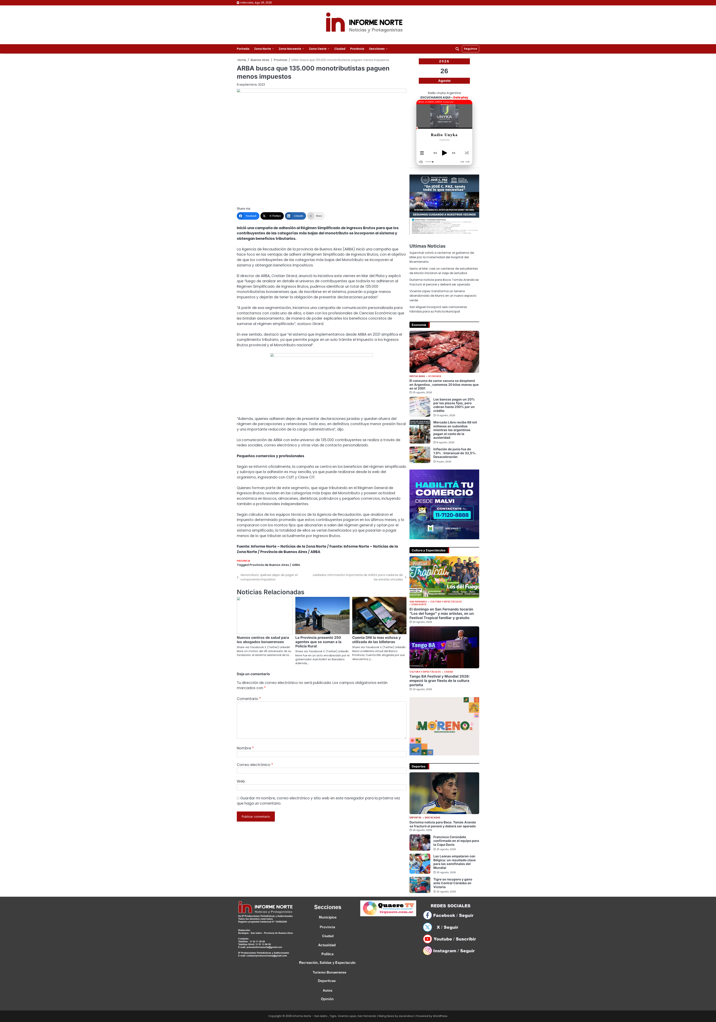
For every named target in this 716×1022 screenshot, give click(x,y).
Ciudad (339, 49)
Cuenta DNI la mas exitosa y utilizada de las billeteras (376, 639)
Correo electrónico (255, 764)
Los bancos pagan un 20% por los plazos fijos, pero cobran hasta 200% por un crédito (454, 405)
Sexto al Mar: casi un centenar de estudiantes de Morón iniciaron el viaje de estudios (443, 270)
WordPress (440, 1016)
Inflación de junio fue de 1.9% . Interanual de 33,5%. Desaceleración (454, 453)
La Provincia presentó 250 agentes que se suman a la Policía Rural (318, 641)
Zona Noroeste (290, 49)
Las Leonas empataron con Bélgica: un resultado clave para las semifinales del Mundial (454, 861)
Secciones (377, 49)
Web (241, 781)
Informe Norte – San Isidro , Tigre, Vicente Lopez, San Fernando (334, 1016)
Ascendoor (406, 1016)
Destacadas (417, 376)
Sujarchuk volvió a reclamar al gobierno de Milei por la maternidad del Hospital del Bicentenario (441, 257)
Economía (434, 376)
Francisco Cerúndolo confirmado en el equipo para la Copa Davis (456, 841)
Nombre (245, 748)
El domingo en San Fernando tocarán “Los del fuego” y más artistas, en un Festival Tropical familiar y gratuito (441, 613)
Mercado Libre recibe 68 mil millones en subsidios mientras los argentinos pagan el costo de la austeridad (455, 429)
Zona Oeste (317, 49)
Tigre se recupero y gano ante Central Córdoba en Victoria (452, 883)
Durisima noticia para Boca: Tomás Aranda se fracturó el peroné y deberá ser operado (444, 282)
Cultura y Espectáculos (446, 602)
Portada (243, 49)
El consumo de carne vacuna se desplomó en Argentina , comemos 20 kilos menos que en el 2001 (444, 384)
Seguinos (470, 49)
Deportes (415, 818)
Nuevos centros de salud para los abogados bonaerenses (263, 639)
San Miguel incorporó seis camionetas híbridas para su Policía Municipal (438, 309)
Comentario (249, 698)
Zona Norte (262, 49)
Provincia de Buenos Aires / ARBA (274, 565)
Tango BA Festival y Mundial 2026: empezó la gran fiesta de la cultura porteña (439, 680)
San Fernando (418, 602)
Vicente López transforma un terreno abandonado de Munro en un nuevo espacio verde (442, 295)
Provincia (357, 49)
